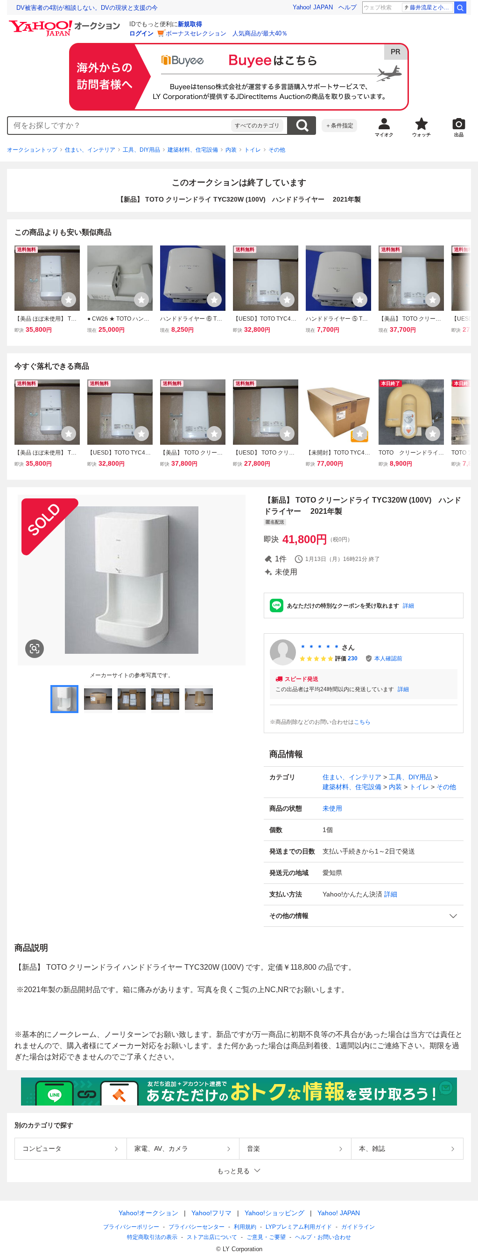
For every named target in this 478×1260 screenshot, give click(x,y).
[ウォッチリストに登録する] (68, 299)
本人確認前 (388, 658)
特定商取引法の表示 (152, 1237)
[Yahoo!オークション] (66, 23)
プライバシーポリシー (131, 1227)
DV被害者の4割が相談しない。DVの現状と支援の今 (87, 7)
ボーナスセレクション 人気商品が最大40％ (227, 33)
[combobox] (119, 125)
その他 (276, 150)
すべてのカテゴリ (257, 125)
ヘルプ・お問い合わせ (323, 1237)
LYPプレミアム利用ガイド (299, 1227)
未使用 (332, 808)
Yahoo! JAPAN (313, 7)
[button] (364, 915)
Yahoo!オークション (148, 1213)
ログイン (141, 33)
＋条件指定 (339, 125)
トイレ (252, 150)
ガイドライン (358, 1227)
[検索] (460, 7)
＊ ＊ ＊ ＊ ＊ (320, 647)
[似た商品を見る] (34, 648)
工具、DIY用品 (141, 150)
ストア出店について (212, 1237)
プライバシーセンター (197, 1227)
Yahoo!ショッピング (274, 1213)
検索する (302, 125)
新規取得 (190, 24)
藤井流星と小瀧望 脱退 (431, 7)
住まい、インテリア (90, 150)
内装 (231, 150)
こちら (362, 722)
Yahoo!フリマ (211, 1213)
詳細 (408, 605)
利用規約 (245, 1227)
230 (353, 658)
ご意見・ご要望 (266, 1237)
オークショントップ (32, 150)
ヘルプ (347, 7)
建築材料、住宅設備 (193, 150)
